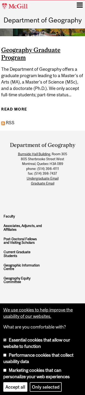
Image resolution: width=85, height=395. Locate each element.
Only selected (46, 387)
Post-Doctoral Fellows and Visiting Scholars (20, 240)
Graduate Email (42, 183)
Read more (14, 110)
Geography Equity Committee (17, 280)
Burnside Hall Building (34, 154)
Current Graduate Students (17, 253)
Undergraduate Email (43, 178)
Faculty (9, 216)
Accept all (15, 387)
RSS (9, 122)
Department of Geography (43, 20)
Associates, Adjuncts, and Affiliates (23, 227)
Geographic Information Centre (22, 267)
